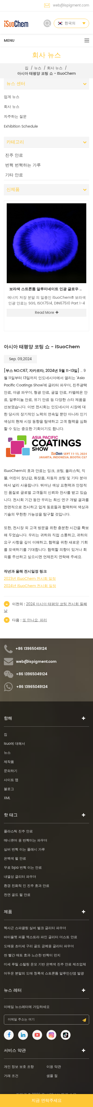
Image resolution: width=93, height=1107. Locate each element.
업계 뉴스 (11, 97)
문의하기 (10, 771)
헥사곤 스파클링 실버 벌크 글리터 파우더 (35, 928)
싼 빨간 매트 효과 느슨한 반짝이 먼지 (32, 955)
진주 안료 (14, 155)
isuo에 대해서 (14, 744)
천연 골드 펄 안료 (17, 895)
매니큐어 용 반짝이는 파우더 (25, 840)
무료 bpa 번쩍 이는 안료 (23, 868)
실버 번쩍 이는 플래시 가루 (24, 849)
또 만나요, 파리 (34, 620)
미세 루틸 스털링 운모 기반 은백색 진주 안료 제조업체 (45, 964)
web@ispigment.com (71, 5)
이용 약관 (54, 1067)
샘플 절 (52, 1076)
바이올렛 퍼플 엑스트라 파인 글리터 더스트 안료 (40, 937)
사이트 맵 (11, 780)
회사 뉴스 (55, 68)
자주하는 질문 (15, 117)
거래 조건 (11, 1076)
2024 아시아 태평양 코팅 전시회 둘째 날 (45, 607)
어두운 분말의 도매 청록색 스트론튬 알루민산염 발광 (44, 973)
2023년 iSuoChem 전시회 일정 (30, 579)
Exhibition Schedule (21, 126)
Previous (70, 200)
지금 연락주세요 (47, 1100)
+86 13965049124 (31, 649)
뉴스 (37, 68)
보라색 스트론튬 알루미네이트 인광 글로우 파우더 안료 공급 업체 (47, 289)
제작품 (9, 762)
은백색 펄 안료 (15, 858)
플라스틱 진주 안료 (18, 831)
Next (79, 200)
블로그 (9, 789)
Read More (44, 313)
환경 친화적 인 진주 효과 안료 (26, 886)
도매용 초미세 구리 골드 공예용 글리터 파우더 (39, 946)
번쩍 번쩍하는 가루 (23, 165)
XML (7, 798)
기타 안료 (14, 175)
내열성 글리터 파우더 (20, 877)
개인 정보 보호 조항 (19, 1067)
